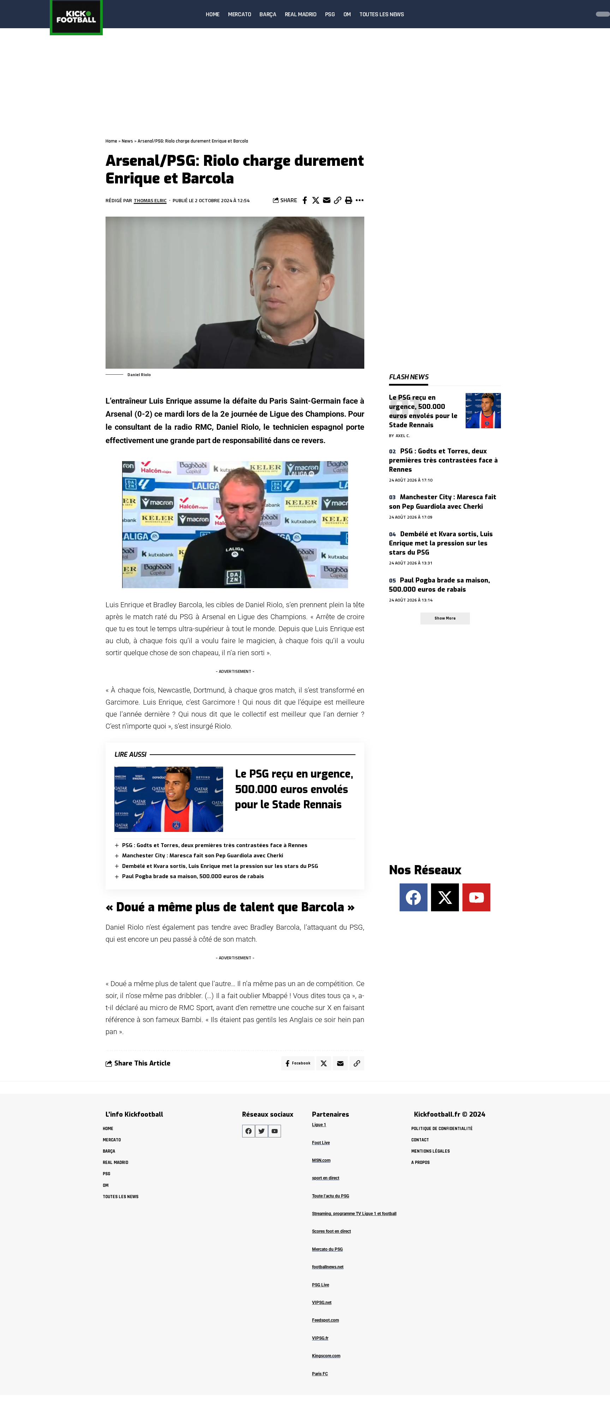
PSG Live (320, 1284)
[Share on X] (316, 200)
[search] (583, 14)
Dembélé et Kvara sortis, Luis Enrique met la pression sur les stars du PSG (220, 866)
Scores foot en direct (331, 1231)
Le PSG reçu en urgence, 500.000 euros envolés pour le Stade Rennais (294, 789)
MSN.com (321, 1160)
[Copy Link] (337, 200)
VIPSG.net (321, 1302)
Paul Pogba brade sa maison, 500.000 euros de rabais (193, 876)
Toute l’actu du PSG (330, 1196)
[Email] (326, 200)
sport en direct (325, 1178)
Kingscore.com (326, 1355)
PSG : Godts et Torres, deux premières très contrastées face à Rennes (214, 845)
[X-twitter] (445, 897)
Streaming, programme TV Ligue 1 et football (354, 1213)
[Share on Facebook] (305, 200)
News (127, 141)
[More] (359, 200)
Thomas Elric (150, 200)
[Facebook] (413, 897)
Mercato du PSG (327, 1249)
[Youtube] (476, 897)
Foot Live (321, 1142)
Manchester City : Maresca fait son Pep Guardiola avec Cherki (202, 855)
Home (111, 141)
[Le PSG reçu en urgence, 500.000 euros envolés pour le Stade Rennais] (168, 799)
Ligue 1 (319, 1124)
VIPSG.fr (320, 1338)
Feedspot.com (325, 1320)
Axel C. (403, 435)
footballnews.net (327, 1266)
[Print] (348, 200)
